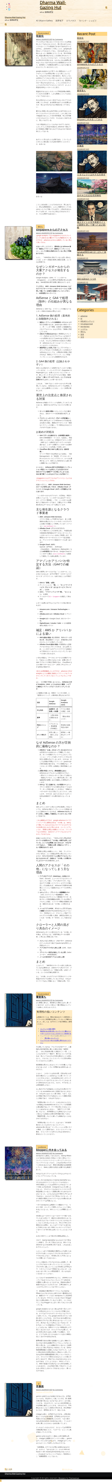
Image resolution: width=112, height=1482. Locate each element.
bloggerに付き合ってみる (51, 1150)
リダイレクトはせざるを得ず (91, 174)
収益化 (40, 36)
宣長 (82, 334)
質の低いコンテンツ (52, 1038)
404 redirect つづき (86, 278)
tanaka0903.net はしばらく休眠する (91, 253)
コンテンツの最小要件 (47, 1029)
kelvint (38, 39)
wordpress (42, 1147)
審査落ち (41, 996)
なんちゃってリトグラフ (44, 1392)
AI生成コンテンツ (87, 321)
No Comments (57, 39)
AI (38, 1383)
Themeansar (74, 1478)
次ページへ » (67, 1469)
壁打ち (40, 227)
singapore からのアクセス (52, 229)
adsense (83, 316)
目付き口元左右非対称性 (89, 195)
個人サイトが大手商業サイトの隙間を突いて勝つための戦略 (91, 225)
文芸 (82, 337)
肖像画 (40, 1386)
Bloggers (62, 1478)
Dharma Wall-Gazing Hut (15, 17)
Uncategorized (43, 33)
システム (84, 329)
